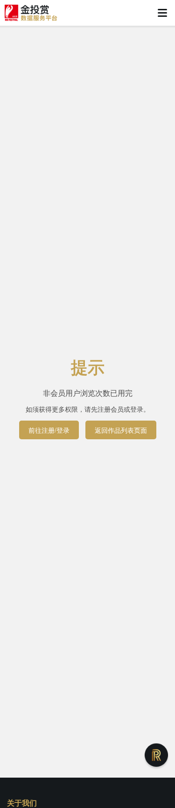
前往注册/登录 (49, 430)
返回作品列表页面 (121, 430)
